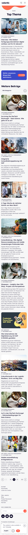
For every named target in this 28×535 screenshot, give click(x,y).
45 (10, 479)
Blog (2, 497)
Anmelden (22, 75)
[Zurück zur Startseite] (5, 3)
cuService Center (6, 490)
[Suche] (21, 2)
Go (18, 530)
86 (22, 479)
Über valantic (5, 495)
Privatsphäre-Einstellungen (8, 521)
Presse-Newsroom (6, 499)
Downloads (4, 488)
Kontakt (3, 486)
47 (17, 479)
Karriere (3, 502)
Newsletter (4, 500)
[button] (24, 2)
